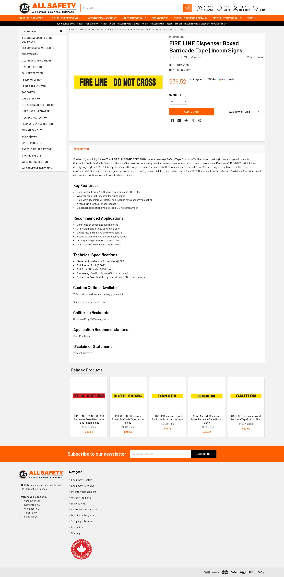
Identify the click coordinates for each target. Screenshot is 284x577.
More (250, 18)
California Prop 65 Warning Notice (91, 318)
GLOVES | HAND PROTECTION (38, 104)
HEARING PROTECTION (34, 117)
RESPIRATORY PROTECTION (37, 123)
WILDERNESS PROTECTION (37, 168)
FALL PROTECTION (32, 73)
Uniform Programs (134, 18)
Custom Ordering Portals (190, 18)
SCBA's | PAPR (29, 136)
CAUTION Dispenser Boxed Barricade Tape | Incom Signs (246, 417)
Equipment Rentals (31, 18)
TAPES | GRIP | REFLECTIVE (37, 149)
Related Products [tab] (87, 369)
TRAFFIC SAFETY (31, 155)
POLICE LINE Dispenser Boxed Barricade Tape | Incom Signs (128, 419)
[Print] (186, 120)
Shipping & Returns (81, 521)
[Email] (179, 120)
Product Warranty (83, 352)
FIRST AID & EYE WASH (34, 85)
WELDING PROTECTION (35, 161)
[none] (118, 82)
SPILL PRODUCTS (31, 142)
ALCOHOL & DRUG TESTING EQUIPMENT (37, 39)
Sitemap (76, 533)
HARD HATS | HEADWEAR (36, 111)
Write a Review (255, 56)
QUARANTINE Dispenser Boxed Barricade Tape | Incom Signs (206, 419)
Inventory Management (102, 18)
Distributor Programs (227, 18)
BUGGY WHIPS (30, 54)
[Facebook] (172, 120)
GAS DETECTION (31, 98)
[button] (212, 79)
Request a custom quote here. (89, 302)
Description (81, 149)
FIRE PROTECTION (32, 79)
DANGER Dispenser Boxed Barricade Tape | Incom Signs (167, 417)
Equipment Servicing (65, 18)
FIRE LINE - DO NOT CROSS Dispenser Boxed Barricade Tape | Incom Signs (89, 419)
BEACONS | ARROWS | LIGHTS (38, 47)
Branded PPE (160, 18)
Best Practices (81, 335)
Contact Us (77, 527)
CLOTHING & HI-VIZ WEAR (36, 60)
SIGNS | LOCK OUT (32, 130)
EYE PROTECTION (32, 66)
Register (244, 9)
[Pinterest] (200, 120)
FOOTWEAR (28, 92)
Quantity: (175, 94)
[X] (193, 120)
